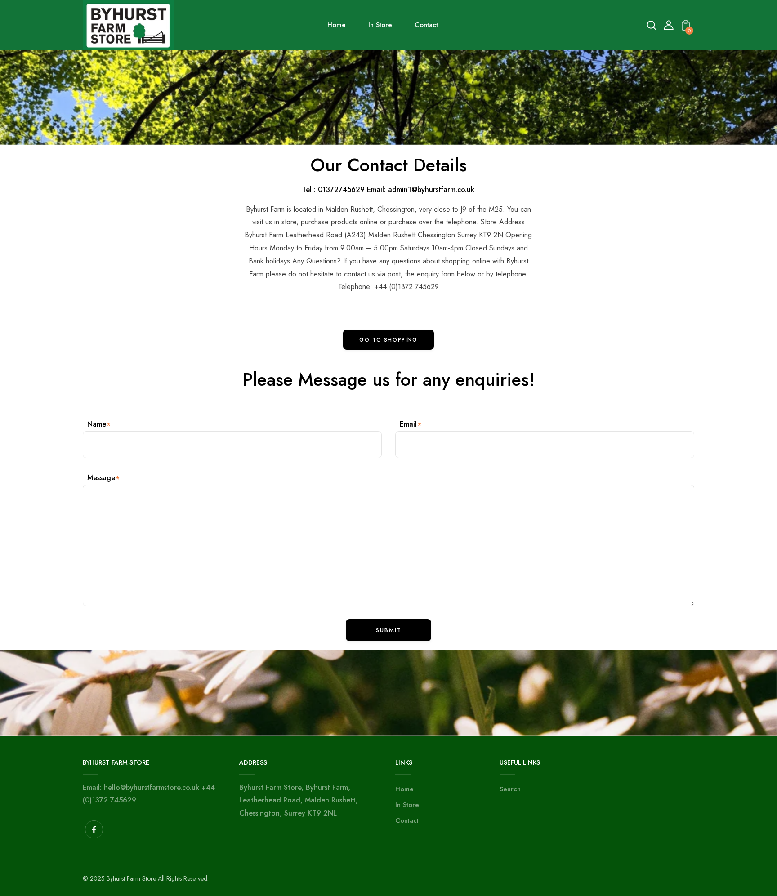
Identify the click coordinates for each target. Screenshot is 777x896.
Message (101, 478)
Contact (407, 820)
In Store (407, 805)
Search (510, 789)
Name (96, 424)
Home (404, 789)
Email (408, 424)
